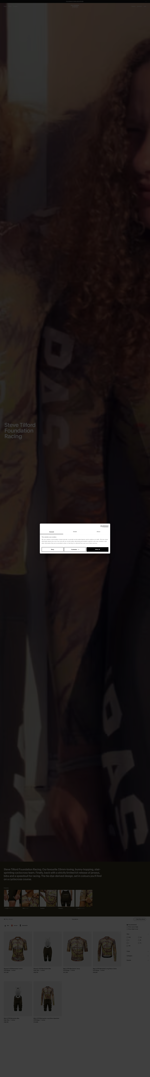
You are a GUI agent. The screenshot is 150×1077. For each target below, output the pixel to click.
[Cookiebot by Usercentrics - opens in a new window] (101, 526)
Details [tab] (75, 531)
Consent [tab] (51, 531)
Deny (52, 549)
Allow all (97, 549)
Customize (74, 549)
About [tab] (98, 531)
